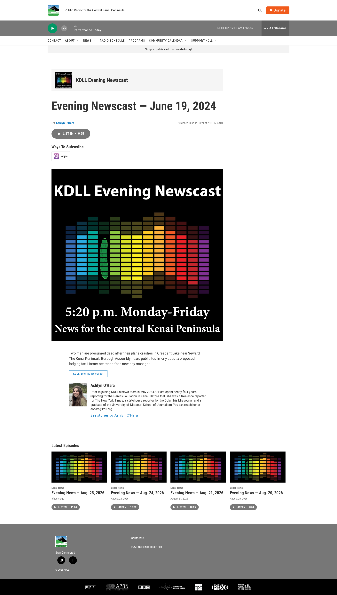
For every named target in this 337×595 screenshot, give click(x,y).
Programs (137, 40)
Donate (279, 10)
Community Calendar (166, 40)
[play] (52, 28)
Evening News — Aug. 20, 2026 (256, 492)
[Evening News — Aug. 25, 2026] (79, 467)
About (70, 40)
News (87, 40)
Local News (57, 487)
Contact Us (138, 538)
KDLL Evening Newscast (102, 80)
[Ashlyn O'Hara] (78, 394)
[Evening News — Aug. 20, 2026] (258, 467)
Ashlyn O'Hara (65, 123)
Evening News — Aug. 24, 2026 (137, 492)
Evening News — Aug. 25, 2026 (77, 492)
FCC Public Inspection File (146, 546)
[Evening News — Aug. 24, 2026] (139, 467)
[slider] (70, 28)
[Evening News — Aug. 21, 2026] (198, 467)
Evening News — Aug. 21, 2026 (196, 492)
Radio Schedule (112, 40)
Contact (54, 40)
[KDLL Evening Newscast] (63, 80)
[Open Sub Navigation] (77, 40)
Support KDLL (202, 40)
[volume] (64, 28)
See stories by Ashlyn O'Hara (114, 415)
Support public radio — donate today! (168, 49)
